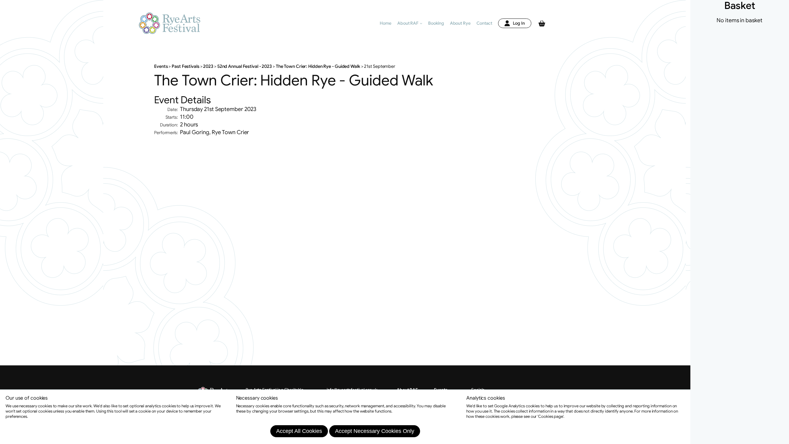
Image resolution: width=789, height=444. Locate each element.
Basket (739, 5)
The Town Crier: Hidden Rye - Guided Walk (318, 66)
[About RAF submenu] (421, 23)
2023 (208, 66)
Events (161, 66)
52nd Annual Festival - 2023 (244, 66)
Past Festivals (185, 66)
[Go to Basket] (542, 23)
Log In (519, 23)
